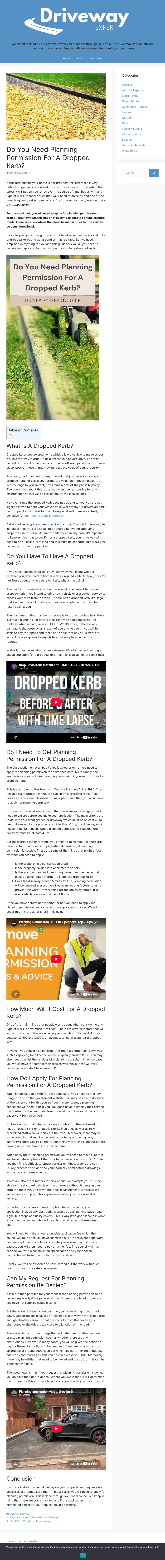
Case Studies (130, 101)
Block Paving (130, 95)
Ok (83, 1555)
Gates (126, 123)
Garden (127, 117)
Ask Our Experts (19, 1513)
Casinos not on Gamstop (22, 1541)
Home (66, 58)
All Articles (96, 58)
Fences (126, 112)
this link (20, 1098)
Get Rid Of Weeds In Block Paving (30, 1521)
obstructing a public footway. (44, 515)
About (79, 58)
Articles (127, 84)
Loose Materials (132, 128)
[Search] (154, 173)
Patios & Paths (131, 134)
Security (127, 139)
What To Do (129, 150)
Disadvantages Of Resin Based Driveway (34, 1517)
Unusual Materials (133, 145)
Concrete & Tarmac (134, 106)
